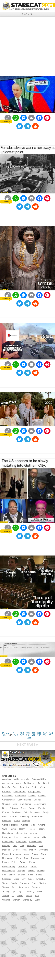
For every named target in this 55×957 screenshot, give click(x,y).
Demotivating (40, 804)
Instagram (7, 837)
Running (41, 871)
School (12, 875)
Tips (13, 891)
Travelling (29, 891)
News (43, 854)
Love (41, 845)
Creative (6, 804)
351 (45, 735)
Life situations (35, 841)
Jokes (36, 837)
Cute (15, 804)
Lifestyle (6, 845)
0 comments (6, 121)
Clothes (32, 796)
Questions (22, 866)
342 (45, 733)
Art (39, 783)
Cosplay (37, 800)
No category (8, 858)
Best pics (24, 787)
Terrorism (36, 887)
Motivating (43, 850)
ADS (16, 779)
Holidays (42, 829)
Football (13, 816)
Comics (42, 796)
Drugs (23, 808)
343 (51, 733)
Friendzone (37, 816)
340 (33, 733)
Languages (21, 841)
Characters (20, 796)
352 (51, 735)
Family (45, 812)
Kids (44, 837)
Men (24, 850)
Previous (6, 733)
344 (4, 735)
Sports (14, 883)
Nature (35, 854)
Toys (20, 891)
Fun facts (6, 821)
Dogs (4, 808)
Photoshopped (37, 858)
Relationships (8, 871)
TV (13, 895)
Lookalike (31, 845)
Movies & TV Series (11, 854)
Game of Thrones (10, 825)
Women (16, 900)
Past (26, 858)
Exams (5, 812)
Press (32, 862)
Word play (27, 900)
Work (37, 900)
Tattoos (5, 887)
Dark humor (25, 804)
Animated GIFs (39, 779)
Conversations (24, 800)
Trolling (5, 895)
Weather (6, 900)
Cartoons (6, 791)
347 (22, 735)
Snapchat (40, 879)
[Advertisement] (27, 45)
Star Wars (24, 883)
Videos (29, 895)
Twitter (20, 895)
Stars (34, 883)
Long (22, 845)
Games (24, 825)
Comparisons (8, 800)
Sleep (31, 879)
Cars (42, 787)
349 (33, 735)
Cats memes (20, 791)
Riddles (31, 871)
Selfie (30, 875)
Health (22, 829)
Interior (17, 837)
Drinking (14, 808)
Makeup (6, 850)
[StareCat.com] (27, 5)
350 (39, 735)
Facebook (16, 812)
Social (5, 883)
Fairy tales (35, 812)
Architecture (29, 783)
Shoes (39, 875)
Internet (27, 837)
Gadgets (26, 821)
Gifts (33, 825)
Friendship (24, 816)
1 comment (6, 201)
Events (41, 808)
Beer (15, 787)
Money (32, 850)
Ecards (32, 808)
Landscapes (8, 841)
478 (29, 737)
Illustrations (7, 833)
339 (28, 733)
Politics (23, 862)
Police (14, 862)
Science (21, 875)
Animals (25, 779)
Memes (16, 850)
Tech (14, 887)
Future (17, 821)
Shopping (6, 879)
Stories (42, 883)
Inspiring (33, 833)
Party (18, 858)
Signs (16, 879)
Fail (25, 812)
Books (35, 787)
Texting (5, 891)
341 (39, 733)
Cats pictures (34, 791)
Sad (4, 875)
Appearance (7, 783)
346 (16, 735)
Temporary (24, 887)
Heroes (31, 829)
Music (26, 854)
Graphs (41, 825)
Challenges (7, 796)
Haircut (13, 829)
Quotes (33, 866)
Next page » (27, 744)
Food (4, 816)
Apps (18, 783)
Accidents (6, 779)
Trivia (39, 891)
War (37, 895)
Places (5, 862)
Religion (21, 871)
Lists (15, 845)
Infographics (21, 833)
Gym (4, 829)
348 (27, 735)
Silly (24, 879)
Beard (46, 783)
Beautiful (6, 787)
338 (22, 733)
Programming (8, 866)
